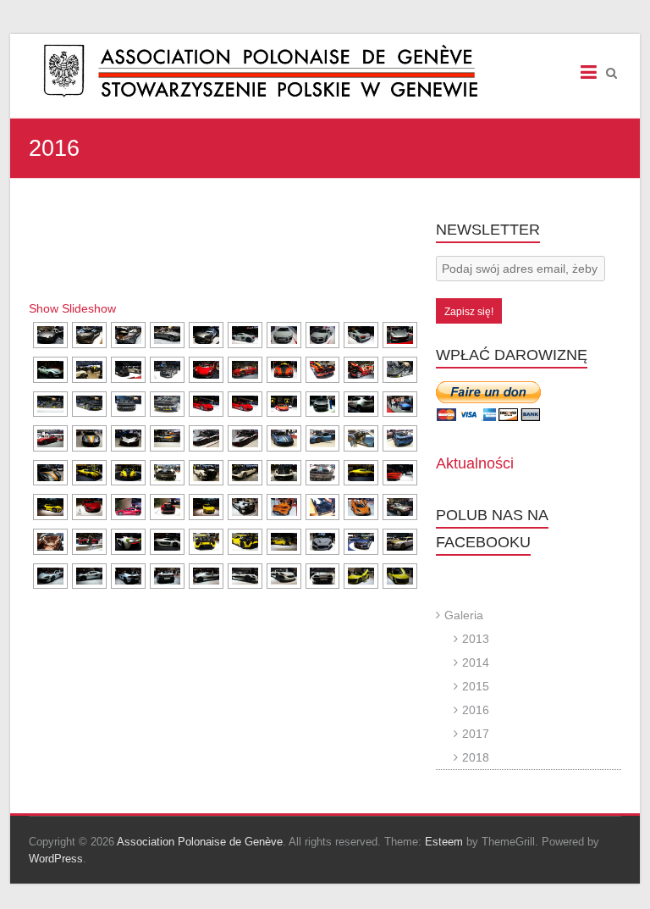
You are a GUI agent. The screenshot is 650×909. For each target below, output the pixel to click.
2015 (475, 686)
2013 (475, 639)
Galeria (463, 615)
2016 (475, 710)
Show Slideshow (72, 308)
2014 (475, 662)
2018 (475, 757)
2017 (475, 733)
